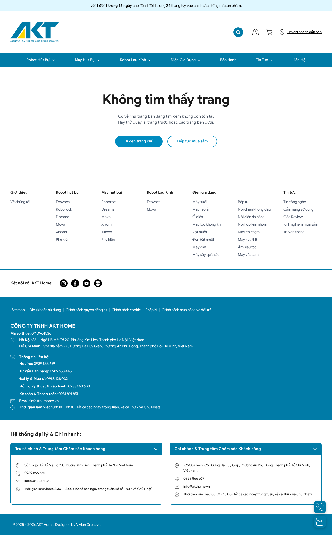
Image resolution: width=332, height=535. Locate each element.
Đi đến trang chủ (138, 141)
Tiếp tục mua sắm (192, 141)
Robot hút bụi (67, 192)
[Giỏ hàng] (269, 32)
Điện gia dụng (204, 192)
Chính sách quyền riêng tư (86, 310)
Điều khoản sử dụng (45, 310)
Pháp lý (151, 310)
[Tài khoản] (255, 32)
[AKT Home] (34, 32)
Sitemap (18, 310)
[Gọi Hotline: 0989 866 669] (320, 507)
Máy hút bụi (111, 192)
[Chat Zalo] (320, 522)
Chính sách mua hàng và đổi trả (186, 310)
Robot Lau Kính (160, 192)
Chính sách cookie (126, 310)
